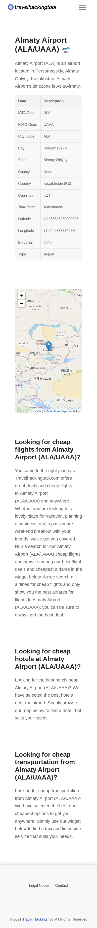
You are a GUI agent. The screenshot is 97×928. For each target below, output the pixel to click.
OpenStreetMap (56, 411)
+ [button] (21, 296)
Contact (61, 885)
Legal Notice (39, 885)
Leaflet (37, 411)
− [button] (21, 303)
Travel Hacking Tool (38, 919)
